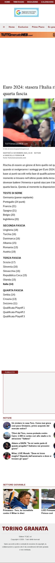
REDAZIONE (32, 2)
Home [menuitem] (12, 27)
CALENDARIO (47, 2)
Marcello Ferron (13, 155)
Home (7, 2)
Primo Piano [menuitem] (38, 27)
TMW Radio (18, 2)
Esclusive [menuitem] (23, 27)
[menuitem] (4, 27)
